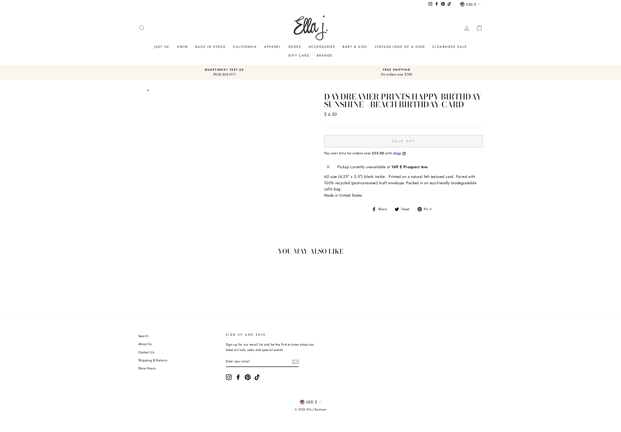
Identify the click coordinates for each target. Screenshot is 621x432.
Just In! (162, 46)
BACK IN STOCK (210, 46)
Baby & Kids (355, 46)
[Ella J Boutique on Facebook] (238, 377)
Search (143, 335)
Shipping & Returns (152, 360)
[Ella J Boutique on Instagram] (229, 377)
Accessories (322, 46)
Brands (325, 55)
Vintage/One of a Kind (400, 46)
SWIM (182, 46)
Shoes (294, 46)
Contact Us (146, 352)
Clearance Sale (449, 46)
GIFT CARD (299, 55)
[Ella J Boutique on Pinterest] (248, 377)
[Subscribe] (295, 361)
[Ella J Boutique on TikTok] (257, 377)
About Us (145, 343)
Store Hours (146, 368)
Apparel (272, 46)
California (245, 46)
